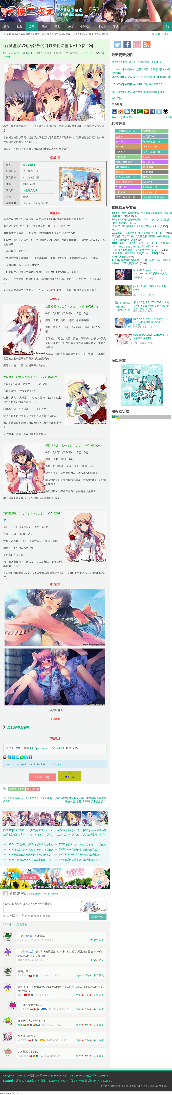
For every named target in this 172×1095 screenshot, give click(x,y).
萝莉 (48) (121, 141)
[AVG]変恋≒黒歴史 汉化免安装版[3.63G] (80, 859)
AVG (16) (148, 181)
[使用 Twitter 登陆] (159, 111)
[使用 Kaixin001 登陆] (146, 111)
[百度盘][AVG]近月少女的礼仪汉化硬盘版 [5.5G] (27, 799)
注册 (157, 34)
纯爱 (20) (148, 171)
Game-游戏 (12, 53)
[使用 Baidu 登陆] (127, 111)
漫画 (44, 26)
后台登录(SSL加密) (122, 117)
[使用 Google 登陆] (133, 111)
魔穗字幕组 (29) (124, 161)
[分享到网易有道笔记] (17, 757)
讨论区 (102, 26)
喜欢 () (44, 777)
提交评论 (99, 916)
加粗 (36, 915)
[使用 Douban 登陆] (140, 111)
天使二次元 (35, 1075)
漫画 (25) (148, 166)
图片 (18, 915)
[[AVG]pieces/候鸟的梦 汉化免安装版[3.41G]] (95, 818)
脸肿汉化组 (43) (151, 141)
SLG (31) (148, 156)
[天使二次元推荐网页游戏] (142, 385)
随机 (115, 26)
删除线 (46, 915)
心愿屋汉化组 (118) (126, 131)
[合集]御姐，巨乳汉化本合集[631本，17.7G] (135, 253)
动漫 (19, 26)
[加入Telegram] (117, 44)
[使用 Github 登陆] (165, 111)
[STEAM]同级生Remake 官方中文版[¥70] (29, 859)
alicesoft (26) (123, 166)
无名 (20, 1024)
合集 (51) (121, 136)
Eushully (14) (150, 192)
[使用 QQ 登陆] (114, 111)
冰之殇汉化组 (30, 190)
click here (57, 764)
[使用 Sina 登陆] (120, 111)
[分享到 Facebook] (30, 757)
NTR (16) (121, 187)
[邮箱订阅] (137, 44)
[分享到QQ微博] (13, 757)
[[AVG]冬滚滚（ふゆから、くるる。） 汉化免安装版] (41, 818)
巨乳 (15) (121, 192)
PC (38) (120, 146)
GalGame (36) (150, 146)
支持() (94, 940)
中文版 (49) (149, 136)
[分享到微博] (5, 757)
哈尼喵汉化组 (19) (125, 176)
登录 (166, 34)
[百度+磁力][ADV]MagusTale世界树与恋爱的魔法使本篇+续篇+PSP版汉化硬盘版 (80, 799)
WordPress (60, 1075)
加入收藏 (69, 777)
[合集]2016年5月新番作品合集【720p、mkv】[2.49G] (140, 226)
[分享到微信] (22, 757)
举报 (95, 975)
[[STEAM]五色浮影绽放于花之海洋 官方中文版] (15, 818)
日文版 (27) (149, 161)
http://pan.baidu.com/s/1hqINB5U (48, 748)
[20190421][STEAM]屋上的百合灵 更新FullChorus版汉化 (141, 73)
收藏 (70, 26)
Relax (82, 1075)
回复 (101, 940)
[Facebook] (127, 44)
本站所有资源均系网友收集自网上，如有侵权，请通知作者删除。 (134, 1085)
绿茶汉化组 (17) (124, 181)
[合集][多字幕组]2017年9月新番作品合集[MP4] (136, 249)
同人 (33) (121, 151)
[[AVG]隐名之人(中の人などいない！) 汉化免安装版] (68, 818)
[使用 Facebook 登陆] (152, 111)
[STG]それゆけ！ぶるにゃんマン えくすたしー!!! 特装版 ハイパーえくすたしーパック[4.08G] (141, 244)
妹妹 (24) (121, 171)
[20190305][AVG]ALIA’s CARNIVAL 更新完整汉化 (137, 81)
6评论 (89, 53)
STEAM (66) (149, 131)
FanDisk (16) (150, 187)
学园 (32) (121, 156)
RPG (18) (148, 176)
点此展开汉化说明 (18, 727)
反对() (88, 975)
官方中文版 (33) (151, 151)
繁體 (119, 98)
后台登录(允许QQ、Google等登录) (42, 893)
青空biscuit (29, 164)
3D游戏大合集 (119, 256)
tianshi (29, 53)
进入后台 (167, 117)
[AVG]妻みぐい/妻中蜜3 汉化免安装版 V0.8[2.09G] (138, 233)
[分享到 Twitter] (26, 757)
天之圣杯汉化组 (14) (154, 197)
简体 (114, 98)
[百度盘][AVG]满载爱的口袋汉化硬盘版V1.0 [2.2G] (48, 45)
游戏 (32, 26)
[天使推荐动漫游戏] (55, 878)
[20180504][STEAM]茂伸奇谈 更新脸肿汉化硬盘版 (138, 88)
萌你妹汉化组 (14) (125, 197)
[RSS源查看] (146, 44)
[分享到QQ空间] (9, 757)
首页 (6, 26)
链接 (27, 915)
